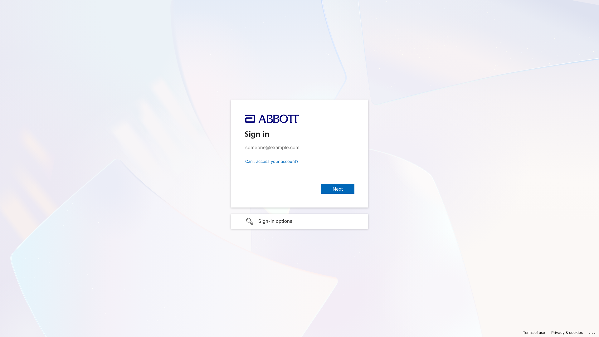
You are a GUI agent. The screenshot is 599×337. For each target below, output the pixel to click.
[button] (299, 221)
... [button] (593, 332)
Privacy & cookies (567, 332)
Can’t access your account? (272, 161)
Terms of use (534, 332)
